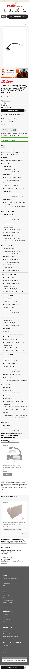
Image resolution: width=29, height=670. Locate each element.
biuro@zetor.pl (5, 559)
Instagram (5, 648)
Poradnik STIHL (7, 605)
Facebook (5, 645)
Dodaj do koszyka (12, 110)
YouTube (5, 653)
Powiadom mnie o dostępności (12, 529)
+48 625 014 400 (6, 557)
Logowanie (5, 614)
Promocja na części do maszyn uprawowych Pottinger (11, 139)
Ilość (2, 100)
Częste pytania (6, 597)
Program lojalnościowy (8, 633)
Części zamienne (14, 24)
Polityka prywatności (8, 600)
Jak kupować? (6, 595)
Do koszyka (7, 474)
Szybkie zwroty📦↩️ (9, 130)
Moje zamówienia (7, 617)
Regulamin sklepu (7, 602)
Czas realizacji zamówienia (10, 578)
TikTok (4, 650)
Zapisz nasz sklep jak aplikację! (11, 636)
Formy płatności (7, 581)
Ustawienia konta (7, 621)
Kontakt (5, 631)
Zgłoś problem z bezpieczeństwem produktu (12, 562)
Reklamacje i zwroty (8, 585)
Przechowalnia (6, 619)
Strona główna (4, 24)
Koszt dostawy (6, 583)
